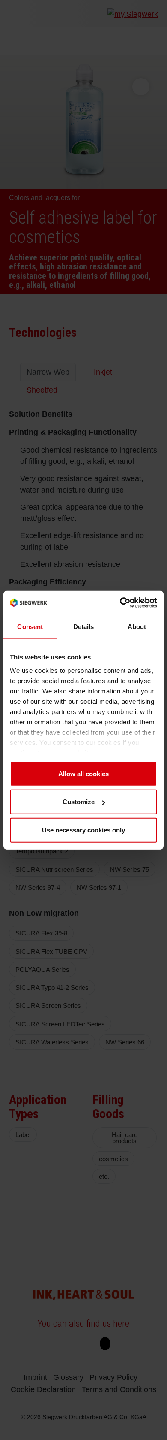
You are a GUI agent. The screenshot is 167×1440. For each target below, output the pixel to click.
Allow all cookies (83, 773)
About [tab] (137, 626)
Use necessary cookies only (83, 829)
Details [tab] (83, 626)
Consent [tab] (30, 626)
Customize (79, 801)
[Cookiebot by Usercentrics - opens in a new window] (120, 602)
